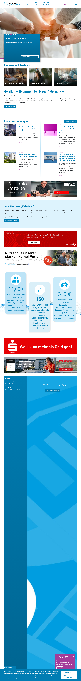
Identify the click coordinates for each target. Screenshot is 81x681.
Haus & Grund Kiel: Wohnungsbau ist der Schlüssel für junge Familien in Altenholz (67, 130)
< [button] (33, 57)
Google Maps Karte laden (52, 390)
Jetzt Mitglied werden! (10, 106)
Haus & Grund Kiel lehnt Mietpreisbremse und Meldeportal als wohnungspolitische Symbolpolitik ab (67, 157)
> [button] (37, 57)
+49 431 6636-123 (9, 387)
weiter (20, 142)
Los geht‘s (60, 668)
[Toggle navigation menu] (76, 4)
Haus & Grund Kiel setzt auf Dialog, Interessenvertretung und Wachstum (28, 129)
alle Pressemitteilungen (70, 121)
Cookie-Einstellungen (9, 667)
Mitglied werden (65, 4)
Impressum (27, 679)
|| (35, 57)
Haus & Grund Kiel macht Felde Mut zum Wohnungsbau (28, 155)
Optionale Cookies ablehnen (69, 676)
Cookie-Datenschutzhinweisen (15, 679)
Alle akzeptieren (69, 672)
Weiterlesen (26, 57)
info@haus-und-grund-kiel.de (12, 389)
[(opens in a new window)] (40, 188)
